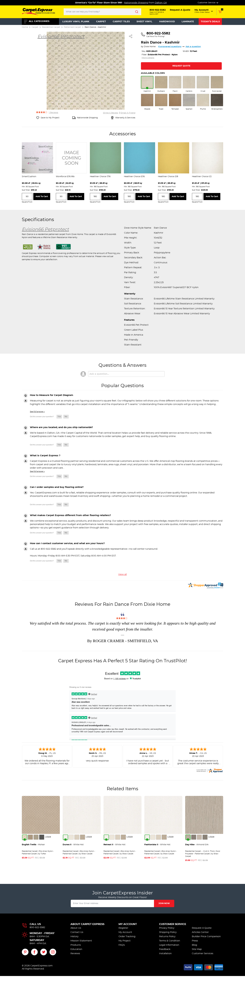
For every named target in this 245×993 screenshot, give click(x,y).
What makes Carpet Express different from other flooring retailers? (70, 515)
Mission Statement (81, 941)
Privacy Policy (166, 928)
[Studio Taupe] (82, 837)
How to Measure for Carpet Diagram (51, 395)
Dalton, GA (161, 3)
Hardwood (167, 21)
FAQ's (122, 945)
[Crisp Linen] (71, 837)
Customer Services (202, 953)
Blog (194, 945)
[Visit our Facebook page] (34, 952)
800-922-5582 (37, 927)
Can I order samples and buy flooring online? (57, 487)
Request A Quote (202, 928)
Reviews (75, 953)
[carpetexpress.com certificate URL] (209, 770)
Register (123, 928)
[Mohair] (24, 837)
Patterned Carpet (72, 27)
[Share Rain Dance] (131, 36)
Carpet (101, 21)
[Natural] (199, 837)
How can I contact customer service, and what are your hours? (67, 543)
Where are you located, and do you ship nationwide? (61, 427)
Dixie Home (150, 47)
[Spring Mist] (36, 837)
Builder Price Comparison (206, 936)
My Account (128, 924)
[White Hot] (65, 837)
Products (75, 945)
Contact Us (76, 932)
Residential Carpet (51, 27)
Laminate (188, 21)
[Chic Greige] (205, 837)
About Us (75, 928)
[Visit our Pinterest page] (25, 952)
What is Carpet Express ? (45, 455)
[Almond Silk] (188, 837)
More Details (148, 58)
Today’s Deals (210, 21)
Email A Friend (128, 113)
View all (122, 574)
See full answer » (37, 412)
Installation (165, 953)
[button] (204, 11)
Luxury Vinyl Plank (75, 21)
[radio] (147, 84)
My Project (125, 941)
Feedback (164, 949)
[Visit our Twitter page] (43, 952)
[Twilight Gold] (30, 837)
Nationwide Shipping (136, 3)
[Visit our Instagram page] (52, 952)
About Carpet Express (87, 924)
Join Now (164, 903)
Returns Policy (167, 936)
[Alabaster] (76, 837)
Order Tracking (127, 936)
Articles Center (200, 932)
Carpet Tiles (121, 21)
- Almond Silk (196, 845)
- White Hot (73, 845)
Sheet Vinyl (144, 21)
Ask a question (193, 47)
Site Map (197, 949)
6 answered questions (169, 47)
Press (195, 941)
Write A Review (110, 113)
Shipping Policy (168, 932)
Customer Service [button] (207, 3)
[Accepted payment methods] (203, 967)
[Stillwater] (41, 837)
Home (25, 27)
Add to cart (42, 197)
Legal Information (169, 945)
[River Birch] (193, 837)
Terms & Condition (169, 941)
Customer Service (172, 924)
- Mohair (33, 845)
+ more (48, 836)
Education (76, 949)
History (74, 936)
